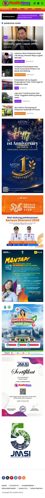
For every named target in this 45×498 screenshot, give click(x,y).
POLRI (16, 88)
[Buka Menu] (38, 3)
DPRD (5, 37)
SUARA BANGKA (36, 488)
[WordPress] (15, 478)
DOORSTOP (14, 485)
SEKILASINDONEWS (9, 488)
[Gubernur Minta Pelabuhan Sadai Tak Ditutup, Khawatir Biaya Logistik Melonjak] (7, 57)
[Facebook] (3, 478)
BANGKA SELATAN (20, 75)
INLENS (4, 485)
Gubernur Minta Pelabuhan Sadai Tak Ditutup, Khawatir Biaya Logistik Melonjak (28, 55)
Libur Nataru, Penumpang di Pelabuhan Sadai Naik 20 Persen (27, 108)
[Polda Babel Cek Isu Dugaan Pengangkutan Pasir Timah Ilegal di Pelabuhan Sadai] (7, 84)
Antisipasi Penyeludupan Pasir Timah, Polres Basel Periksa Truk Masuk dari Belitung (27, 69)
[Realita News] (16, 3)
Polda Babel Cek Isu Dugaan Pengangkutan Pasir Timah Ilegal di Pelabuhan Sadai (28, 82)
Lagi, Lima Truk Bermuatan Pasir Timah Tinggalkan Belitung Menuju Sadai (28, 95)
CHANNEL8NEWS (28, 485)
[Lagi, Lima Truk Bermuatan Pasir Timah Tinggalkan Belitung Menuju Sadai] (7, 97)
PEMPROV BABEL (19, 61)
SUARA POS (23, 488)
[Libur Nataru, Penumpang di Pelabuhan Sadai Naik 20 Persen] (7, 110)
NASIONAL (18, 101)
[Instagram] (19, 478)
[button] (34, 3)
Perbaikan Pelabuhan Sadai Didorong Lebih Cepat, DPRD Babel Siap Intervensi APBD (20, 42)
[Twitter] (7, 478)
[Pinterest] (11, 478)
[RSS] (23, 478)
